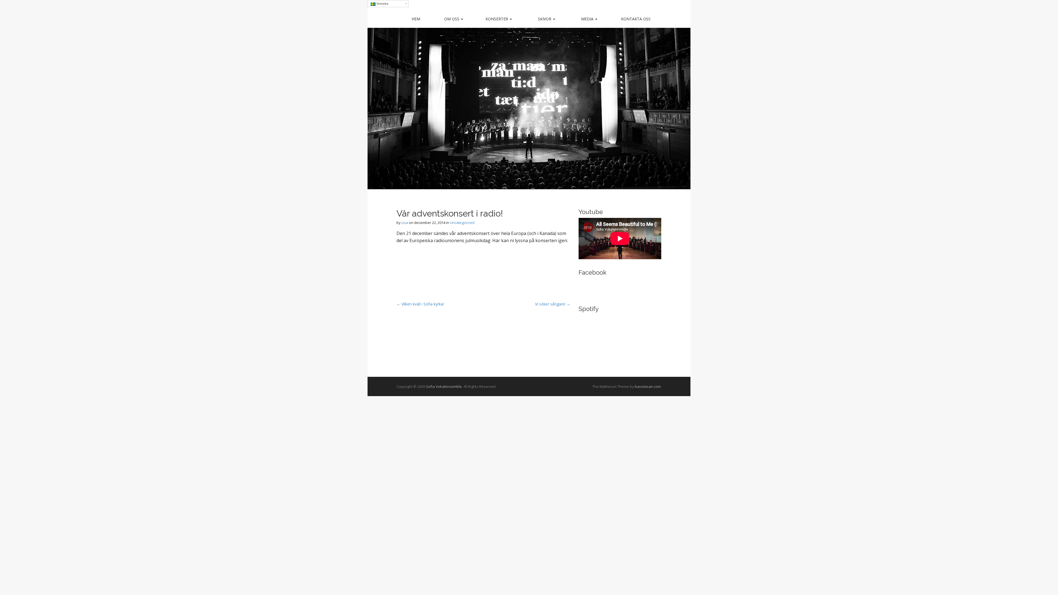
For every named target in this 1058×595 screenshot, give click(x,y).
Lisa (404, 222)
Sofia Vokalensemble (444, 386)
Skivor (545, 18)
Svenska (382, 3)
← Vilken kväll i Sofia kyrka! (420, 304)
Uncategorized (462, 222)
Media (588, 18)
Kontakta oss (636, 18)
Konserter (497, 18)
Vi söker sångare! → (552, 304)
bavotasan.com (648, 386)
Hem (416, 18)
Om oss (452, 18)
